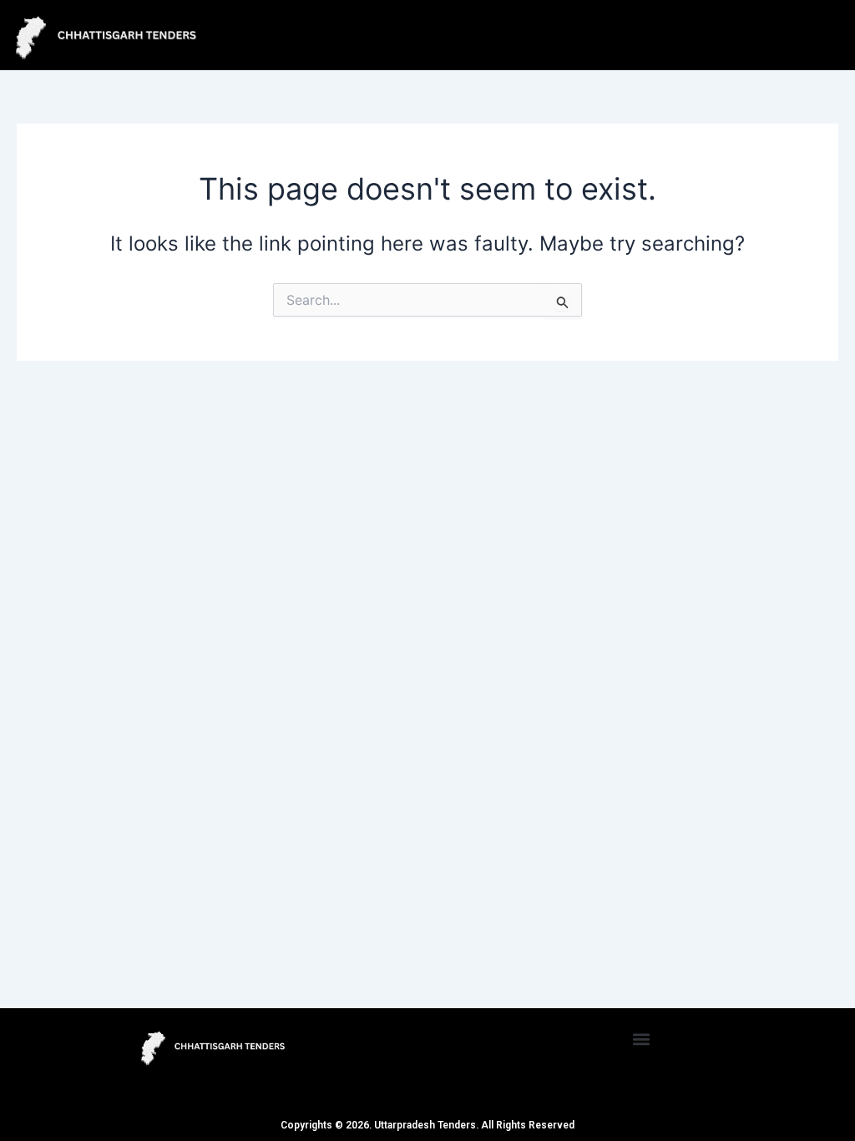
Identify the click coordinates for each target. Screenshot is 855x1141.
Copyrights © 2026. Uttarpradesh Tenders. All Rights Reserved (427, 1125)
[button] (641, 1038)
